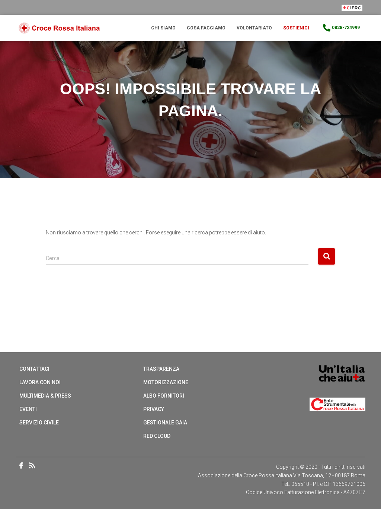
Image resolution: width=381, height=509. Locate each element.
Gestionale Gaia (165, 423)
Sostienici (296, 28)
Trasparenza (161, 369)
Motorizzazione (165, 382)
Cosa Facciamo (206, 28)
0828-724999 (346, 27)
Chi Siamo (163, 28)
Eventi (28, 409)
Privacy (153, 409)
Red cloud (156, 436)
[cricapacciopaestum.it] (59, 28)
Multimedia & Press (45, 396)
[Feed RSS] (34, 466)
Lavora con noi (40, 382)
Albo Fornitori (163, 396)
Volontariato (254, 28)
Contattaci (34, 369)
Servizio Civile (39, 423)
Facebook (21, 465)
